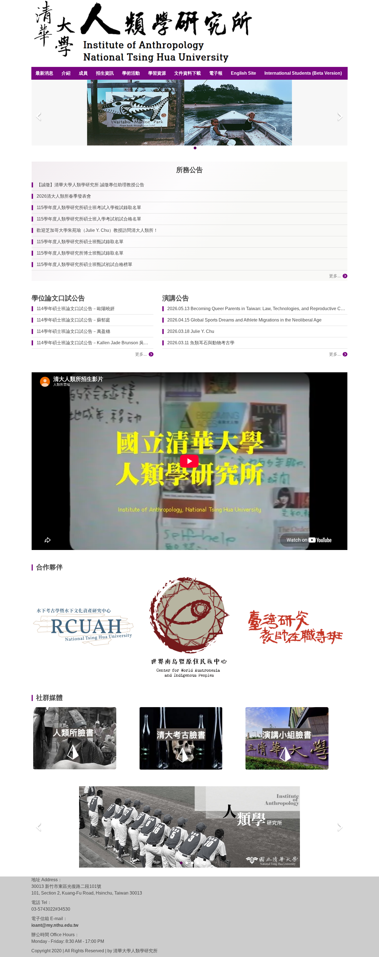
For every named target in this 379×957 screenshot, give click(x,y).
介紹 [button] (66, 73)
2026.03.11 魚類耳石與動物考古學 (200, 342)
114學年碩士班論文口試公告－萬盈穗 (73, 331)
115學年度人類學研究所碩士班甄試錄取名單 (80, 241)
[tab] (173, 147)
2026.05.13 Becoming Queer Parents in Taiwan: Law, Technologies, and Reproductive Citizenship (256, 308)
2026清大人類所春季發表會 (64, 196)
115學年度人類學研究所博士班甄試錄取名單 (80, 253)
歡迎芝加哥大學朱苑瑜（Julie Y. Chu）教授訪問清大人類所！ (97, 230)
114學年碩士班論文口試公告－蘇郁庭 (73, 320)
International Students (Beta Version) (303, 73)
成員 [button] (83, 73)
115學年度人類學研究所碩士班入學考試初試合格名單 (89, 219)
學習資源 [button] (157, 73)
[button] (39, 116)
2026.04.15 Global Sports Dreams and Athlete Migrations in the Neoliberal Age (244, 320)
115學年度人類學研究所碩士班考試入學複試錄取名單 (89, 207)
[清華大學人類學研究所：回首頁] (141, 33)
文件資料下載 (187, 73)
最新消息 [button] (44, 73)
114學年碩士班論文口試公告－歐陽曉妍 (76, 308)
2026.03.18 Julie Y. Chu (190, 331)
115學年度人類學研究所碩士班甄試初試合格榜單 (84, 264)
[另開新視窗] (83, 627)
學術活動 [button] (131, 73)
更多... (335, 275)
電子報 (216, 73)
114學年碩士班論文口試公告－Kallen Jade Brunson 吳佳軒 (94, 342)
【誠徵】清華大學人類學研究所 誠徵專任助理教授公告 (90, 184)
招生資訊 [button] (105, 73)
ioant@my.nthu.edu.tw (54, 925)
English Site (243, 73)
